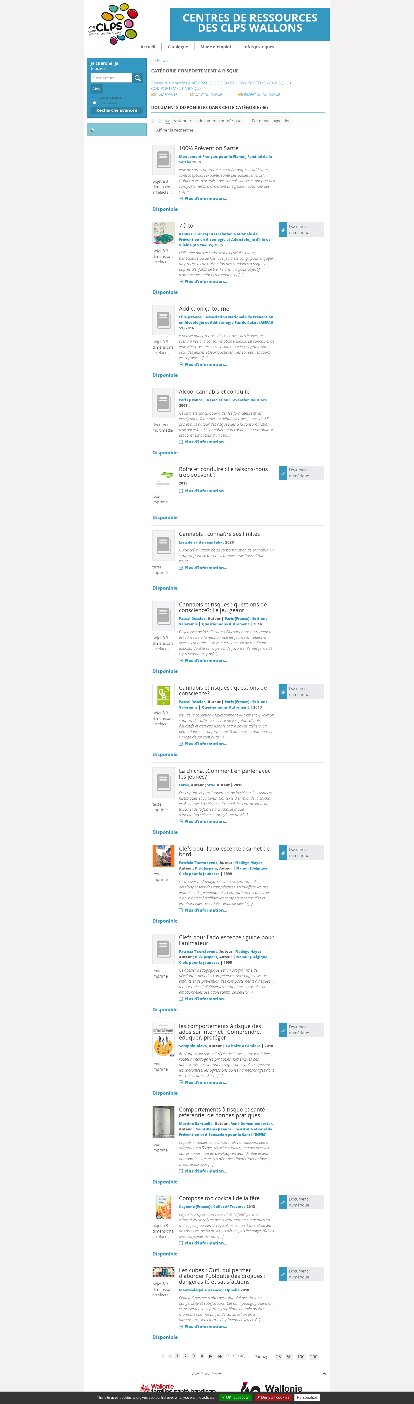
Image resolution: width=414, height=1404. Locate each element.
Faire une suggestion (271, 120)
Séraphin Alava (193, 1045)
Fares (184, 784)
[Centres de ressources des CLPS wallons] (113, 16)
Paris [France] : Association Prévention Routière (223, 399)
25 (278, 1356)
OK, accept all (237, 1397)
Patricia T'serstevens (198, 862)
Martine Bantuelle (196, 1123)
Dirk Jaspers (206, 868)
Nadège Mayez (248, 862)
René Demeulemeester (251, 1123)
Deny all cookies (274, 1397)
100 (301, 1356)
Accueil (148, 47)
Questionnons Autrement (225, 624)
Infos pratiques (258, 47)
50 (289, 1356)
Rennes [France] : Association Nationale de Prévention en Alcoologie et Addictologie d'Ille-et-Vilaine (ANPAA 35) (225, 239)
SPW (211, 784)
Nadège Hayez (248, 951)
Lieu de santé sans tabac (201, 542)
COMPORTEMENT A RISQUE (176, 88)
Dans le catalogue (110, 97)
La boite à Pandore (243, 1045)
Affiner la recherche (174, 130)
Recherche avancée (116, 110)
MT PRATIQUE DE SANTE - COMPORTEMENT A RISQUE (240, 83)
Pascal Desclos (192, 618)
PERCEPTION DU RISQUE (261, 94)
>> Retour (160, 60)
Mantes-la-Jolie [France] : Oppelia (209, 1290)
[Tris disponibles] (168, 120)
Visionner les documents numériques (208, 120)
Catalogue (178, 47)
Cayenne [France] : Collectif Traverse (212, 1206)
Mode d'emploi (216, 47)
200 (313, 1356)
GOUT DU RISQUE (208, 94)
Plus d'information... (205, 198)
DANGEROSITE (166, 94)
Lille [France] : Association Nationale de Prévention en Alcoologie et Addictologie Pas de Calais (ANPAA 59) (226, 322)
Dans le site (108, 103)
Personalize (307, 1397)
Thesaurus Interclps (169, 83)
